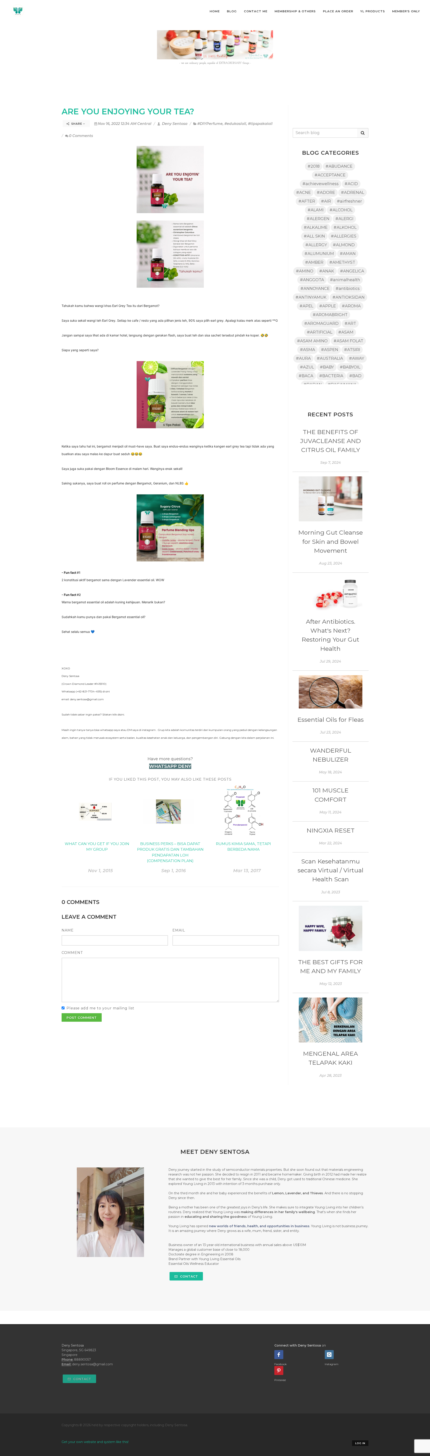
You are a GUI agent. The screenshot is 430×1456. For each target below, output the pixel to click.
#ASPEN (329, 349)
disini (121, 714)
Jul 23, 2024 (330, 732)
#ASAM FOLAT (348, 340)
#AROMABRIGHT (330, 314)
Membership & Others (295, 11)
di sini (106, 691)
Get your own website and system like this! (95, 1442)
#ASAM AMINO (312, 340)
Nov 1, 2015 (100, 870)
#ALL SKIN (314, 236)
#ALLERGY (316, 244)
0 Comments (81, 136)
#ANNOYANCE (315, 288)
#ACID (351, 183)
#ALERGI (344, 218)
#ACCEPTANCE (330, 175)
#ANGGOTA (312, 279)
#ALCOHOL (341, 210)
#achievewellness (320, 183)
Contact (188, 1276)
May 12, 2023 (330, 984)
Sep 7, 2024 (330, 462)
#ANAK (326, 271)
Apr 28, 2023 (330, 1075)
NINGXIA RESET (331, 830)
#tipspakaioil (260, 124)
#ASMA (307, 349)
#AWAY (356, 358)
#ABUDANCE (339, 166)
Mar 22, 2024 (330, 843)
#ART (350, 323)
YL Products (372, 11)
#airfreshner (349, 201)
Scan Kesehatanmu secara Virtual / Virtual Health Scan (330, 870)
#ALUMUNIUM (319, 253)
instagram (149, 730)
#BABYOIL (350, 367)
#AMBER (314, 262)
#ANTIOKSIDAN (348, 297)
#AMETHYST (342, 262)
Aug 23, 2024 (330, 563)
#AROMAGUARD (321, 323)
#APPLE (327, 306)
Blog (232, 11)
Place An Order (338, 11)
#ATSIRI (352, 349)
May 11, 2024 (330, 812)
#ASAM (345, 332)
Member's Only (406, 11)
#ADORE (326, 192)
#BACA (306, 375)
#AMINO (304, 271)
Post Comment (82, 1018)
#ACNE (303, 192)
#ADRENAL (352, 192)
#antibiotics (347, 288)
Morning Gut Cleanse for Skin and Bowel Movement (330, 541)
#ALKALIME (316, 227)
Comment (72, 953)
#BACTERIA (331, 375)
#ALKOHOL (345, 227)
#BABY (327, 367)
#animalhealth (345, 279)
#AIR (326, 201)
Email (178, 930)
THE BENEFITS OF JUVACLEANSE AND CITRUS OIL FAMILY (330, 441)
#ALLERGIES (343, 236)
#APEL (306, 306)
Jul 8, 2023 (330, 892)
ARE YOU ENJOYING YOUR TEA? (128, 111)
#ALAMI (315, 210)
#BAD (355, 375)
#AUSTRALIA (330, 358)
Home (215, 11)
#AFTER (306, 201)
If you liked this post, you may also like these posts (170, 779)
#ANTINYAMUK (311, 297)
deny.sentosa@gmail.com (92, 1364)
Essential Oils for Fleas (330, 719)
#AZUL (307, 367)
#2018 (313, 166)
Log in (360, 1443)
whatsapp (106, 730)
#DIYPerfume (210, 124)
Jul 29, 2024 (330, 661)
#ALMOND (344, 244)
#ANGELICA (352, 271)
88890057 (82, 1360)
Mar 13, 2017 (247, 870)
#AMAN (348, 253)
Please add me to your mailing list (100, 1008)
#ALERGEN (318, 218)
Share (76, 123)
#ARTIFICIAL (319, 332)
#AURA (303, 358)
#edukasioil (235, 124)
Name (68, 930)
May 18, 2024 (330, 772)
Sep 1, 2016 (173, 870)
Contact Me (255, 11)
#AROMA (351, 306)
